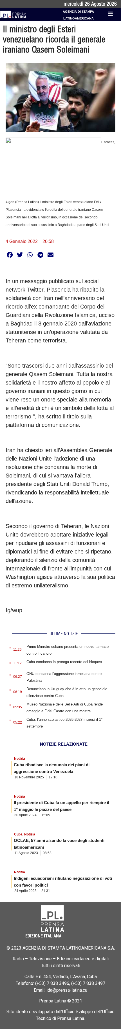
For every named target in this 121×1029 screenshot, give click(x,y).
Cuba (18, 834)
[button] (10, 255)
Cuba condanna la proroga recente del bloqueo (64, 662)
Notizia (19, 759)
